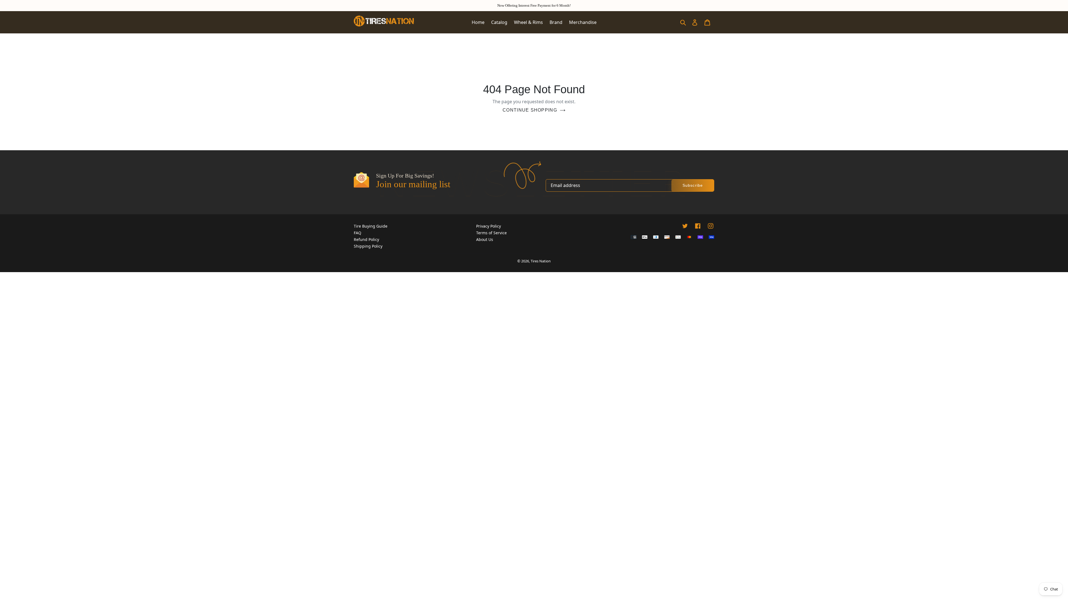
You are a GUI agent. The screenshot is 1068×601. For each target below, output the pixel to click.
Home (478, 22)
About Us (484, 239)
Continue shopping (530, 110)
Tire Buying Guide (370, 226)
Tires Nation (541, 260)
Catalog (499, 22)
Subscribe (693, 185)
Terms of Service (491, 232)
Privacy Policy (488, 226)
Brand (556, 22)
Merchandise (583, 22)
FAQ (357, 232)
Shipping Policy (368, 246)
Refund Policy (366, 239)
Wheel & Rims (528, 22)
